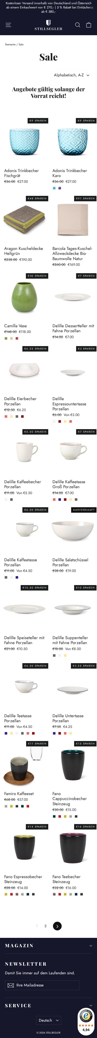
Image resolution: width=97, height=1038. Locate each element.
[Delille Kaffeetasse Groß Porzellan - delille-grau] (76, 499)
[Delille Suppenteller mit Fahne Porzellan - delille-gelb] (65, 655)
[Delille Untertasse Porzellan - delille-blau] (54, 733)
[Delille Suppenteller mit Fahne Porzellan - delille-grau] (54, 655)
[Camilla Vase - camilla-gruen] (6, 338)
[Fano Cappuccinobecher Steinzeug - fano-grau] (76, 816)
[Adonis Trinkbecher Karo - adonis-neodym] (59, 188)
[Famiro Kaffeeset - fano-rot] (28, 806)
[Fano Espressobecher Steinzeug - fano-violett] (17, 894)
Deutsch (45, 1020)
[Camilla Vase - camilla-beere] (17, 338)
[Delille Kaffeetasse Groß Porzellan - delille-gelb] (70, 499)
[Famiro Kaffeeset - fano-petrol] (22, 806)
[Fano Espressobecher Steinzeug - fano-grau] (33, 894)
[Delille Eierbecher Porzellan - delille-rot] (22, 416)
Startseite (10, 44)
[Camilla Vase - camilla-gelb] (11, 338)
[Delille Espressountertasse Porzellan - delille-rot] (59, 421)
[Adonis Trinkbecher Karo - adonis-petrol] (54, 188)
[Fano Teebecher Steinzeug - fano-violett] (54, 894)
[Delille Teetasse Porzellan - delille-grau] (22, 733)
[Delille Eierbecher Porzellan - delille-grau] (17, 416)
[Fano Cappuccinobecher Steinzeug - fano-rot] (59, 816)
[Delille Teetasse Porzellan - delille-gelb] (11, 733)
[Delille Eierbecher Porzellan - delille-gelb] (11, 416)
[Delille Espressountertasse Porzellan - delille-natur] (54, 421)
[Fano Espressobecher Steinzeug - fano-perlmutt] (22, 894)
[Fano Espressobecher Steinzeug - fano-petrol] (28, 894)
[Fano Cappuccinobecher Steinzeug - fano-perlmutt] (70, 816)
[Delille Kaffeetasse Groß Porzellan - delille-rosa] (54, 499)
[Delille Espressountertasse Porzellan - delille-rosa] (70, 421)
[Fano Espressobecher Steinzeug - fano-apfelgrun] (6, 894)
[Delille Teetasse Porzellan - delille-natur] (17, 733)
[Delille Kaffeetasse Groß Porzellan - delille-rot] (65, 499)
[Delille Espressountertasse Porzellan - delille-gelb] (65, 421)
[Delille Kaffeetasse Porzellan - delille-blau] (17, 577)
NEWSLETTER (26, 964)
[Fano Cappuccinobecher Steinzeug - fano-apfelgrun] (65, 816)
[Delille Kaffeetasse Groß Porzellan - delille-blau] (59, 499)
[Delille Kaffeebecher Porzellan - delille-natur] (6, 499)
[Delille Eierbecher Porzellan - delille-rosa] (6, 416)
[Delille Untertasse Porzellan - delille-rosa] (65, 733)
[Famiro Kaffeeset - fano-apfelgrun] (11, 806)
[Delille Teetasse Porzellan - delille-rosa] (28, 733)
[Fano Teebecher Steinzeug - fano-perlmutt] (70, 894)
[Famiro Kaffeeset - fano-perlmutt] (6, 806)
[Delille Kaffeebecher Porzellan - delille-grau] (11, 499)
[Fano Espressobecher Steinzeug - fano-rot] (11, 894)
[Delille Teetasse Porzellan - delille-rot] (33, 733)
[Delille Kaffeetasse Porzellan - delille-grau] (6, 577)
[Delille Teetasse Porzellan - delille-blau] (6, 733)
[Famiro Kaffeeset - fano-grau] (17, 806)
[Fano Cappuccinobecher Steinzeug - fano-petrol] (54, 816)
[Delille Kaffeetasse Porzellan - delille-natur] (11, 577)
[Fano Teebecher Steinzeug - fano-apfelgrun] (65, 894)
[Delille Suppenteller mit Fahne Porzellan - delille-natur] (59, 655)
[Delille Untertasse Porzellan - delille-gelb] (70, 733)
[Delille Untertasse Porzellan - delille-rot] (59, 733)
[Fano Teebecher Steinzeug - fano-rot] (59, 894)
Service (18, 1005)
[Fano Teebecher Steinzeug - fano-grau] (81, 894)
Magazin (19, 945)
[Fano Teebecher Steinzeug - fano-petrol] (76, 894)
